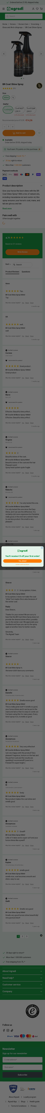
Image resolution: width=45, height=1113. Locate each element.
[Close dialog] (42, 548)
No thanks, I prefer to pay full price (22, 564)
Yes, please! (22, 561)
